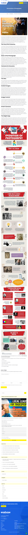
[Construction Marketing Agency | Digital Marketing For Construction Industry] (3, 3)
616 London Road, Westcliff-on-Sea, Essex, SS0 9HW (20, 524)
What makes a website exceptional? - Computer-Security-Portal (12, 459)
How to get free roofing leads (10, 462)
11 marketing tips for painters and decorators (11, 468)
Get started (3, 506)
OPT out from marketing (5, 437)
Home (7, 13)
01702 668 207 (25, 0)
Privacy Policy (3, 528)
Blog (1, 527)
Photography (11, 13)
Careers (2, 526)
